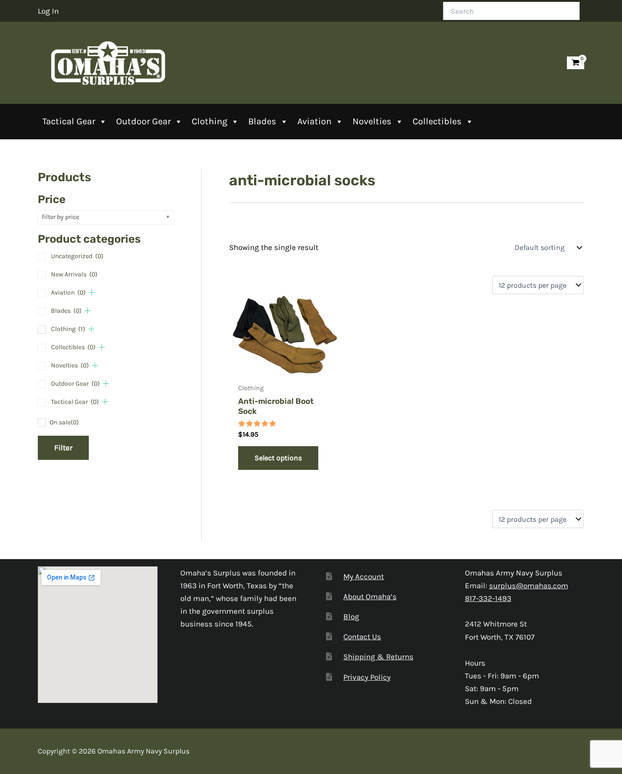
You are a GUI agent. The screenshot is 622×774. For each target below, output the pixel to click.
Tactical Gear (68, 121)
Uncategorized (77, 256)
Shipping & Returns (378, 656)
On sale (64, 422)
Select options (278, 457)
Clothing (209, 121)
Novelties (372, 121)
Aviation (314, 121)
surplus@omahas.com (528, 585)
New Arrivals (74, 274)
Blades (262, 121)
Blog (351, 616)
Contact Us (362, 636)
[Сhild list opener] (92, 292)
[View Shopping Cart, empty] (575, 63)
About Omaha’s (370, 596)
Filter (63, 447)
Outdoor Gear (143, 121)
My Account (363, 576)
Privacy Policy (367, 677)
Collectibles (437, 121)
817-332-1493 (488, 598)
